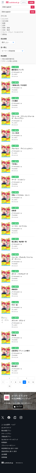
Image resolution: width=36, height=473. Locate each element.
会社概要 (4, 454)
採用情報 (4, 457)
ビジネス (5, 19)
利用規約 (4, 442)
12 (33, 382)
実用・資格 (6, 28)
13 (9, 386)
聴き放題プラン (6, 430)
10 (24, 382)
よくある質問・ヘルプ (8, 424)
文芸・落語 (6, 30)
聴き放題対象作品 (8, 59)
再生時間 (4, 39)
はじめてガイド (6, 427)
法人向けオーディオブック (9, 439)
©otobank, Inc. (19, 463)
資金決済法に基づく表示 (9, 451)
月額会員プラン (6, 436)
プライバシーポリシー (8, 445)
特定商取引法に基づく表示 (9, 448)
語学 (3, 25)
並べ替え (4, 47)
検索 (32, 12)
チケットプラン (6, 433)
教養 (3, 23)
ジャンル (4, 16)
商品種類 (4, 56)
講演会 (4, 34)
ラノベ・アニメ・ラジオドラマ (12, 32)
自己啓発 (5, 21)
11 (28, 382)
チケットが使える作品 (9, 61)
